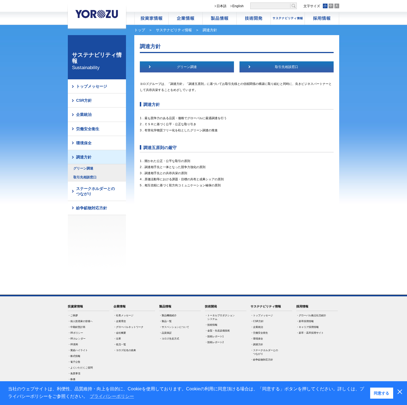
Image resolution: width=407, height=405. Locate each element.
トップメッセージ (91, 86)
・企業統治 (257, 327)
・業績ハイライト (78, 350)
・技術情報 (211, 324)
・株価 (71, 379)
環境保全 (84, 143)
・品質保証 (165, 332)
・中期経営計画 (76, 327)
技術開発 (254, 18)
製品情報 (219, 18)
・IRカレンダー (77, 338)
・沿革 (117, 338)
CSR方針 (84, 100)
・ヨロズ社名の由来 (125, 350)
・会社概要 (120, 332)
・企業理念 (120, 321)
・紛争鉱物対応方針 (262, 359)
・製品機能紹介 (168, 315)
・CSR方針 (257, 321)
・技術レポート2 (214, 342)
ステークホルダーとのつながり (95, 191)
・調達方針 (257, 344)
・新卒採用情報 (305, 321)
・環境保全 (257, 338)
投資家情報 (75, 306)
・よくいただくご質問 (80, 367)
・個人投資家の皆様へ (80, 321)
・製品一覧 (165, 321)
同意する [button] (381, 393)
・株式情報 (74, 356)
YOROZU (97, 14)
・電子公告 (74, 361)
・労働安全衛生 (259, 332)
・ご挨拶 (73, 315)
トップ (139, 30)
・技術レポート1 (214, 336)
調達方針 (84, 157)
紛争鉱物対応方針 (91, 208)
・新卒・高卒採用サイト (310, 332)
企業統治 (84, 114)
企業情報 (185, 18)
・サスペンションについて (174, 327)
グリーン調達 (83, 168)
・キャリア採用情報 (307, 327)
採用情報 (322, 18)
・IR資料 (73, 344)
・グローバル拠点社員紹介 (311, 315)
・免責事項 (74, 373)
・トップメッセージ (262, 315)
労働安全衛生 (87, 129)
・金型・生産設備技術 (217, 330)
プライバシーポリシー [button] (112, 396)
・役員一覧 (120, 344)
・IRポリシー (75, 332)
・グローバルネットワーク (128, 327)
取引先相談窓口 (85, 177)
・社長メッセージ (123, 315)
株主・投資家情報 (151, 18)
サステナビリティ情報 (288, 18)
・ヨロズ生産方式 (169, 338)
